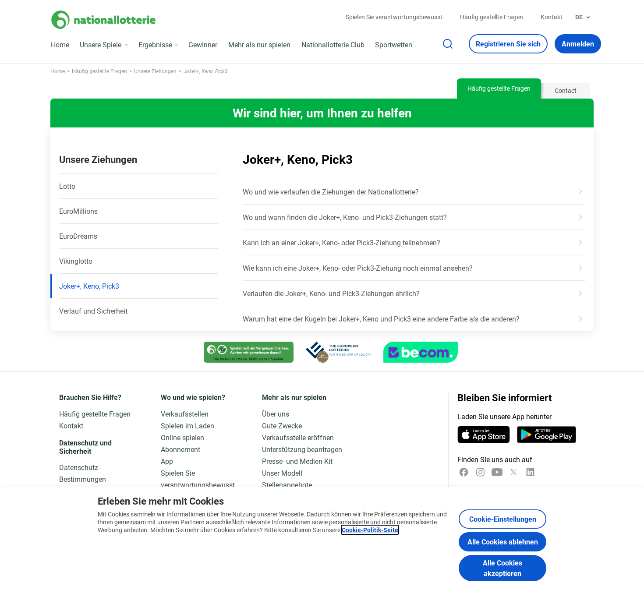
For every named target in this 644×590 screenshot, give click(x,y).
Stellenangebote (287, 484)
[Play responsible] (249, 352)
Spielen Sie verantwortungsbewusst (394, 17)
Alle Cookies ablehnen (502, 541)
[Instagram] (480, 472)
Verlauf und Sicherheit (93, 310)
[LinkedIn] (530, 472)
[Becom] (420, 352)
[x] (513, 472)
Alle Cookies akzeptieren (502, 568)
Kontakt (552, 17)
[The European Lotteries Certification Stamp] (338, 352)
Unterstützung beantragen (302, 449)
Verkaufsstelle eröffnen (298, 437)
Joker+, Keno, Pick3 (89, 285)
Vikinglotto (75, 260)
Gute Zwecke (282, 425)
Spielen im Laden (187, 425)
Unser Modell (282, 472)
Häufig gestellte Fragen (491, 17)
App (167, 461)
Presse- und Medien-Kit (297, 461)
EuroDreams (78, 235)
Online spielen (182, 437)
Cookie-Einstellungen (502, 518)
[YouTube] (497, 472)
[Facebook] (463, 472)
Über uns (275, 413)
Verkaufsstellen (185, 413)
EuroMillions (78, 211)
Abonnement (180, 449)
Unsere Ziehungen (98, 159)
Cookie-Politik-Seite (370, 530)
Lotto (67, 186)
